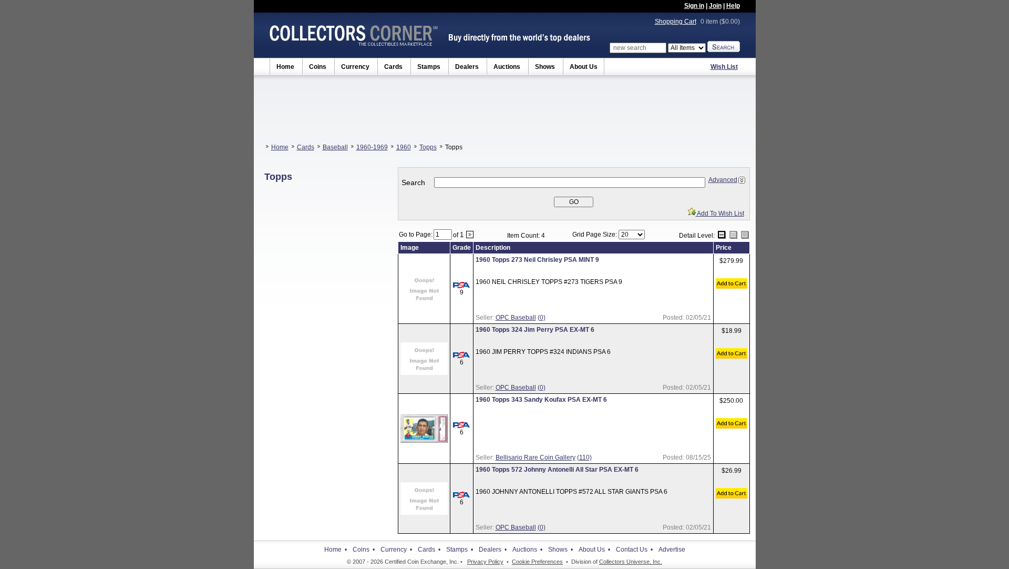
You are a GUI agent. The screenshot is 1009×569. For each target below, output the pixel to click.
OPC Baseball (516, 317)
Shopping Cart (675, 21)
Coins (317, 66)
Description (493, 247)
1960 (403, 147)
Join (715, 5)
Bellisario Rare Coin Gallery (535, 457)
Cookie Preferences (537, 561)
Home (285, 66)
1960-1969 (372, 147)
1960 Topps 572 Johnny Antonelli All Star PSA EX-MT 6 (557, 469)
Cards (393, 66)
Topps (428, 147)
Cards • (429, 549)
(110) (584, 457)
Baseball (335, 147)
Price (724, 247)
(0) (541, 317)
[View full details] (424, 303)
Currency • (396, 549)
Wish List (724, 66)
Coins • (364, 549)
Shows (545, 66)
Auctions (506, 66)
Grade (461, 247)
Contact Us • (634, 549)
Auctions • (527, 549)
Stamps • (459, 549)
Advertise (671, 549)
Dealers (467, 66)
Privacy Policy (485, 561)
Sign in (694, 5)
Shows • (560, 549)
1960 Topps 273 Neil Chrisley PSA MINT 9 (537, 259)
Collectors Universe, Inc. (630, 561)
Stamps (428, 66)
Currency (355, 66)
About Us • (594, 549)
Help (733, 5)
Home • (335, 549)
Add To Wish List (720, 213)
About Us (584, 66)
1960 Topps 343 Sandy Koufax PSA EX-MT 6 (541, 399)
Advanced (722, 180)
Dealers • (493, 549)
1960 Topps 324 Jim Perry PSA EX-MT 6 (535, 329)
